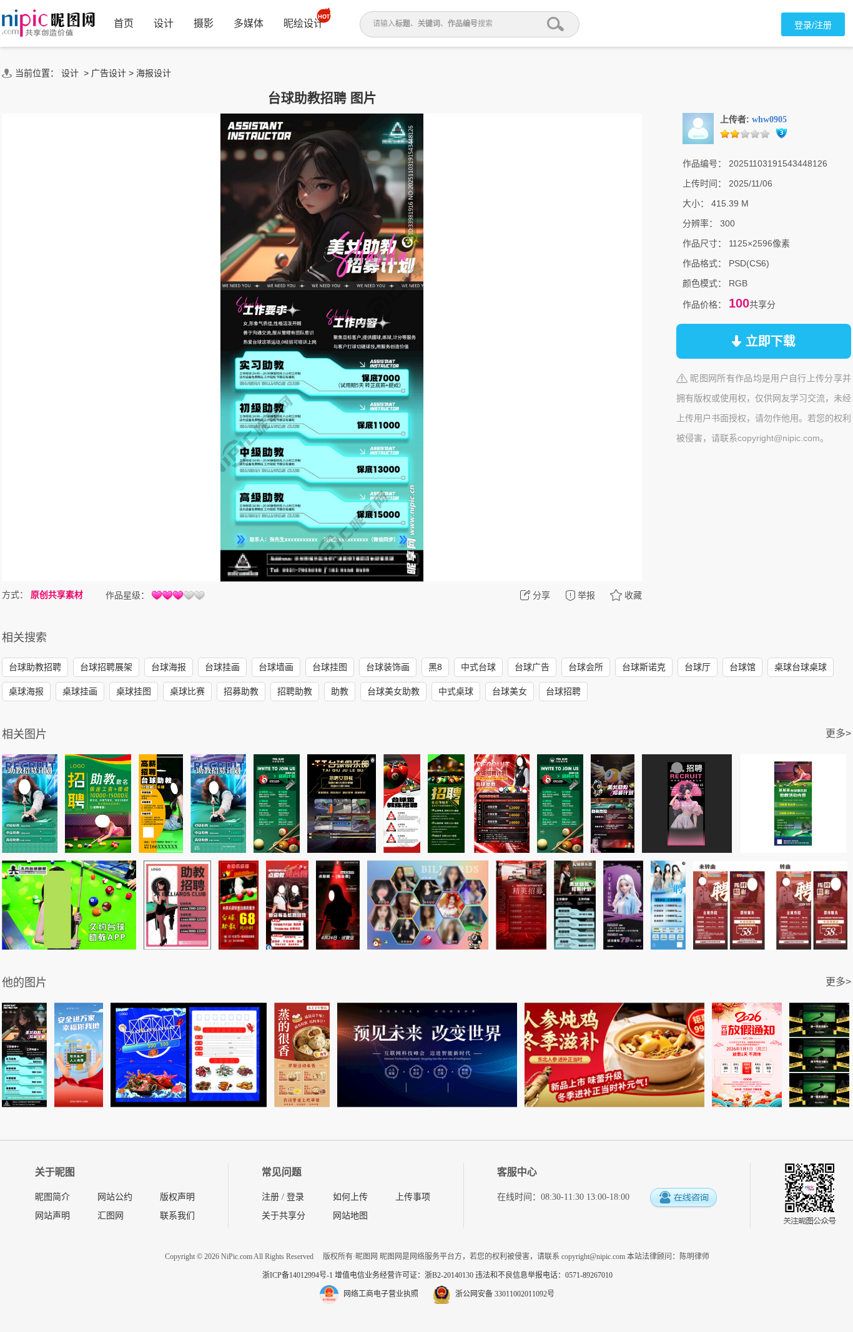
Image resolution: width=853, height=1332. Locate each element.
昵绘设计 (303, 23)
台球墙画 (276, 667)
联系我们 (177, 1215)
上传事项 (412, 1197)
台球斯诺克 (644, 667)
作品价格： (704, 304)
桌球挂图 (133, 691)
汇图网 (110, 1215)
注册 (270, 1197)
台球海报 (168, 667)
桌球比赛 (187, 691)
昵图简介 (52, 1197)
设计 (164, 23)
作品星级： (127, 595)
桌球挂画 (79, 691)
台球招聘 (563, 691)
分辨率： (700, 223)
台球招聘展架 (106, 667)
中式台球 (478, 667)
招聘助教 (294, 691)
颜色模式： (704, 283)
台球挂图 (329, 667)
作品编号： (704, 163)
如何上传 (350, 1197)
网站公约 (114, 1197)
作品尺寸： (704, 243)
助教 (339, 691)
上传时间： (704, 183)
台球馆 (742, 667)
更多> (838, 733)
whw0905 (769, 119)
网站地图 (350, 1215)
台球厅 (697, 667)
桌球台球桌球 (800, 667)
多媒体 (249, 23)
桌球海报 (26, 691)
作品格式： (704, 263)
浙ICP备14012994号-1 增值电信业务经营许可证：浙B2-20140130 (368, 1275)
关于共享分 (283, 1215)
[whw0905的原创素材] (698, 128)
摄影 (204, 23)
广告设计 (108, 73)
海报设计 (153, 73)
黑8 (435, 667)
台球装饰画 (388, 667)
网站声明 (52, 1215)
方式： (15, 595)
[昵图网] (48, 23)
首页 (124, 23)
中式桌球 (455, 691)
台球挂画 (222, 667)
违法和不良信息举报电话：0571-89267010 (544, 1275)
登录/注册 (813, 25)
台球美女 (509, 691)
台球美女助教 (393, 691)
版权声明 (177, 1197)
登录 (295, 1197)
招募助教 (241, 691)
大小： (696, 203)
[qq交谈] (683, 1198)
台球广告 (532, 667)
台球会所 (585, 667)
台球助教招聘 (35, 667)
